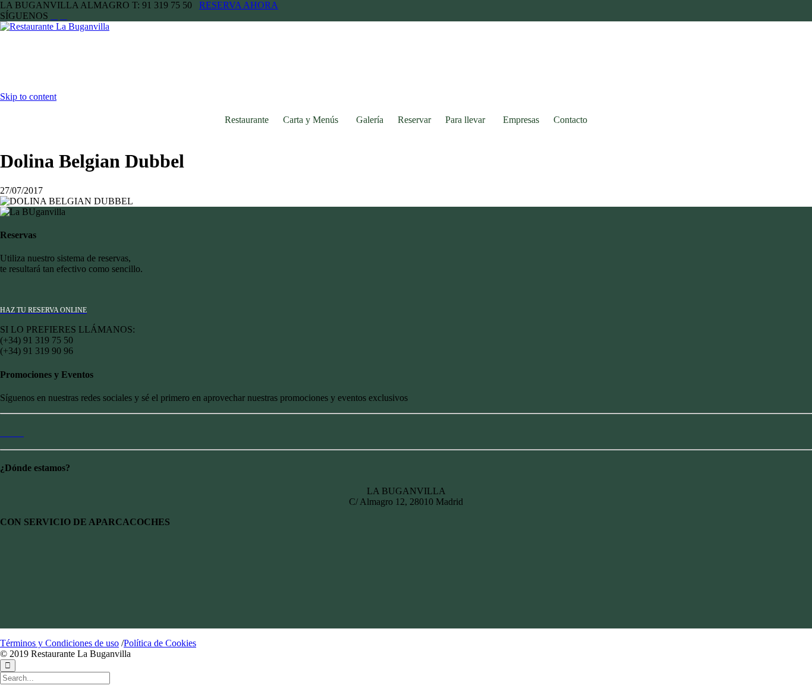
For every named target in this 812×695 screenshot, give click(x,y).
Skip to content (28, 96)
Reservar (414, 120)
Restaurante (247, 120)
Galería (369, 120)
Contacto (570, 120)
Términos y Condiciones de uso (59, 643)
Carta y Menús (310, 120)
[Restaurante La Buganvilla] (67, 26)
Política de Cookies (160, 643)
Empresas (521, 120)
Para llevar (465, 120)
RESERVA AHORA (238, 5)
